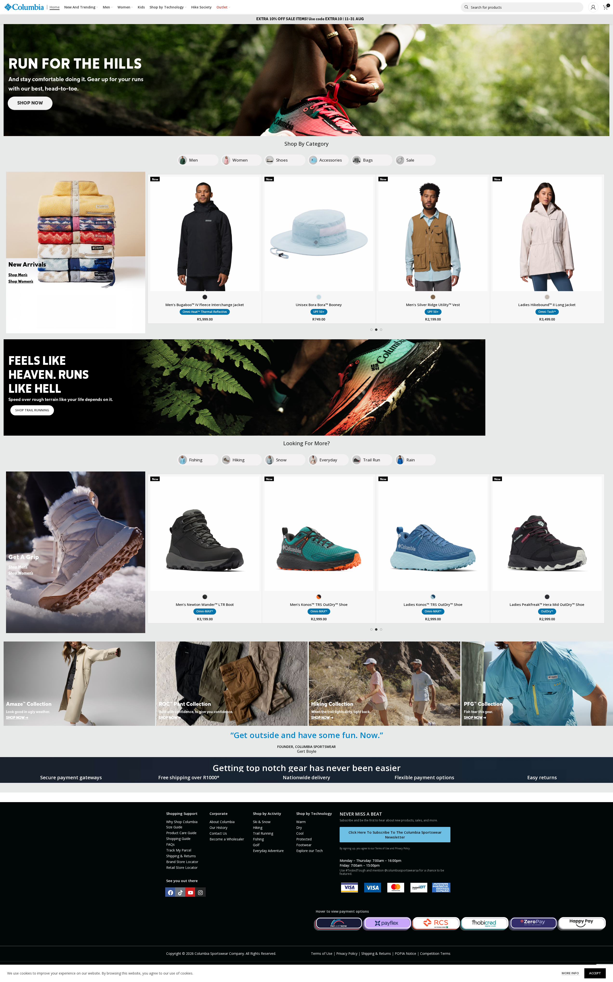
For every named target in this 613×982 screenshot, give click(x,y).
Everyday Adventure (268, 850)
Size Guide (174, 827)
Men (193, 160)
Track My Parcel (178, 850)
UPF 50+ (318, 312)
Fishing (195, 460)
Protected (304, 839)
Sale (410, 160)
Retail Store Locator (182, 867)
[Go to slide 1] (371, 329)
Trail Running (263, 833)
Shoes (282, 160)
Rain (410, 460)
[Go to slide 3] (381, 329)
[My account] (593, 7)
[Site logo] (24, 7)
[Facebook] (170, 892)
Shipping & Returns (181, 856)
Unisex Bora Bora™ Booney (319, 304)
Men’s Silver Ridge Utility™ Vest (433, 304)
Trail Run (371, 460)
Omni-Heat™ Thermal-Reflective (205, 312)
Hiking (238, 460)
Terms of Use (321, 953)
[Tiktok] (180, 892)
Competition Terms (435, 953)
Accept (595, 973)
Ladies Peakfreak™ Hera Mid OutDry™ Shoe (547, 604)
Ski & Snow (261, 821)
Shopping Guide (178, 838)
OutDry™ (547, 611)
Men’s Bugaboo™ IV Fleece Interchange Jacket (204, 304)
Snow (281, 460)
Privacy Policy (346, 953)
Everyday (328, 460)
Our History (218, 827)
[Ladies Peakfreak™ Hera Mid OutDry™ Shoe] (547, 534)
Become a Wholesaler (227, 839)
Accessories (330, 160)
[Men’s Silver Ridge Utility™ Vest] (433, 234)
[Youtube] (190, 892)
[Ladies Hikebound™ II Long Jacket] (547, 234)
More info (571, 973)
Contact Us (218, 833)
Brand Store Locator (182, 861)
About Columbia (222, 821)
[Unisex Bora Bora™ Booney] (319, 234)
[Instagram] (200, 892)
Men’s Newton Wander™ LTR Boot (205, 604)
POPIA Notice (405, 953)
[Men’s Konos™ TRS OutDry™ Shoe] (319, 534)
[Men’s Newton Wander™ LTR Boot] (204, 534)
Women (240, 160)
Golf (256, 845)
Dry (299, 827)
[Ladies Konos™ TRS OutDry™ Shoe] (433, 534)
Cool (299, 833)
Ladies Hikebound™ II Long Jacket (547, 304)
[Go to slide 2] (376, 329)
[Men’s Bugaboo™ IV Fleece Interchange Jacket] (204, 234)
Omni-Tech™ (547, 312)
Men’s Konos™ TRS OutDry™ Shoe (319, 604)
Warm (301, 821)
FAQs (170, 844)
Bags (368, 160)
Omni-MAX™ (204, 611)
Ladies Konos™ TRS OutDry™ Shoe (433, 604)
